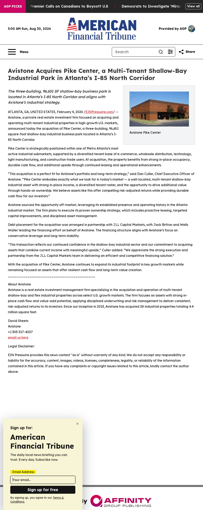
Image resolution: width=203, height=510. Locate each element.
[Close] (77, 424)
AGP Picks (13, 6)
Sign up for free (43, 489)
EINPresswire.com (99, 112)
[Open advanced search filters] (170, 51)
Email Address (23, 472)
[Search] (161, 51)
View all (193, 6)
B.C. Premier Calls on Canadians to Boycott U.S (65, 6)
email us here (18, 337)
